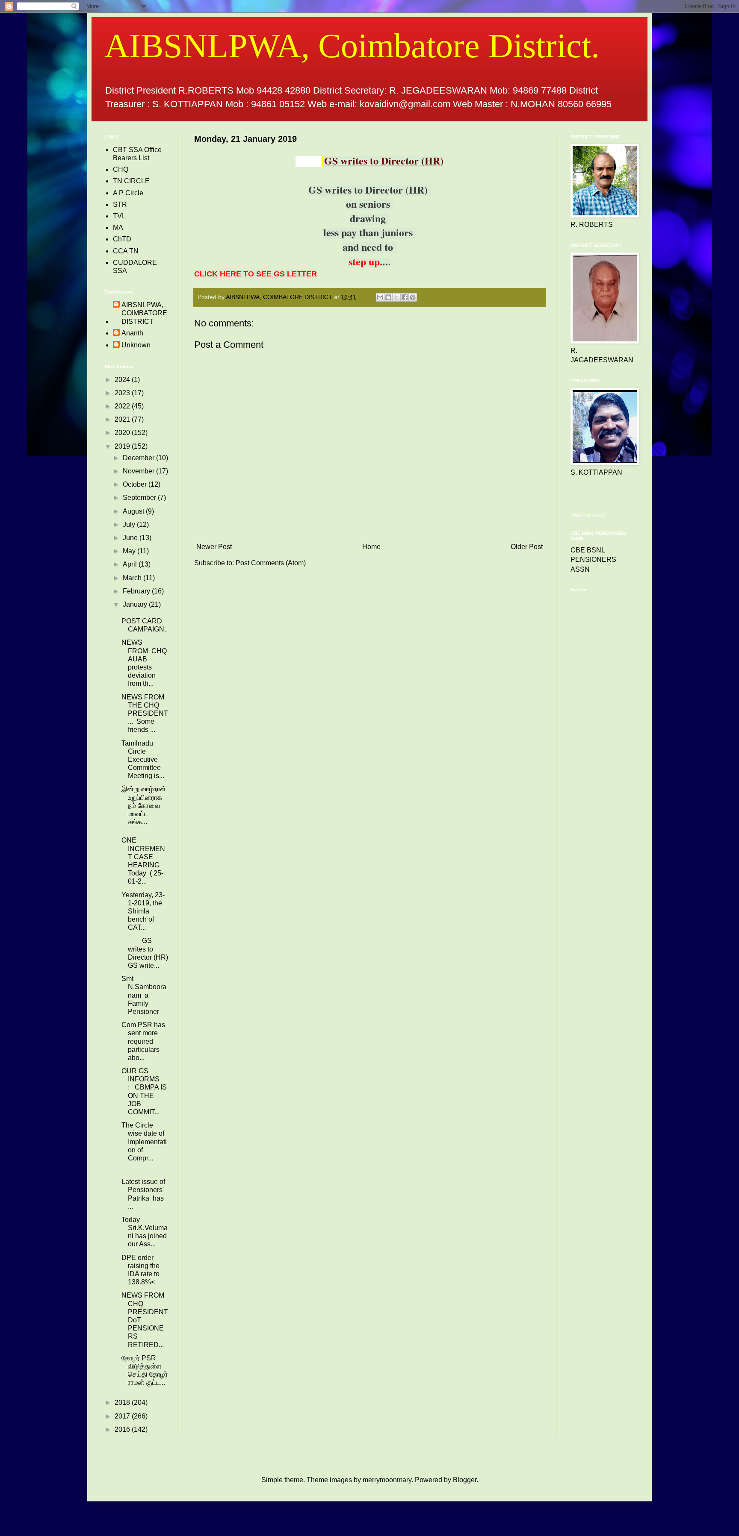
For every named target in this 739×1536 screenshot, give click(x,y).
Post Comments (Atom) (271, 563)
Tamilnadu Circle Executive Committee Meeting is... (142, 760)
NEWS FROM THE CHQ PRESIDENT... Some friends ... (144, 713)
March (133, 578)
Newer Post (214, 546)
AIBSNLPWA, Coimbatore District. (352, 46)
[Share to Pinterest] (412, 297)
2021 (123, 419)
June (131, 537)
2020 (123, 432)
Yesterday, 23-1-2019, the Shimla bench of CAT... (143, 911)
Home (371, 546)
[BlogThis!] (388, 297)
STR (120, 204)
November (139, 471)
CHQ (120, 169)
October (135, 484)
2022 (123, 406)
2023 (123, 392)
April (131, 564)
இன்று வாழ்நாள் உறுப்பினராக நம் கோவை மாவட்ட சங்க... (143, 805)
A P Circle (128, 193)
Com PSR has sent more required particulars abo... (143, 1041)
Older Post (527, 546)
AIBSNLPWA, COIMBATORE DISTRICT (144, 313)
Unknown (136, 345)
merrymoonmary (387, 1479)
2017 (123, 1416)
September (140, 497)
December (139, 457)
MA (118, 227)
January (136, 604)
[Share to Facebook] (404, 297)
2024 (123, 379)
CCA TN (126, 251)
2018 (123, 1402)
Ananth (132, 333)
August (134, 511)
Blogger (464, 1479)
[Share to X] (396, 297)
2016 (123, 1429)
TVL (119, 216)
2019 (123, 446)
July (130, 524)
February (137, 591)
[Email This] (380, 297)
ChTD (122, 239)
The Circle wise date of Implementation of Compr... (144, 1142)
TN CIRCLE (131, 181)
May (130, 551)
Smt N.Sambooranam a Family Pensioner (143, 995)
